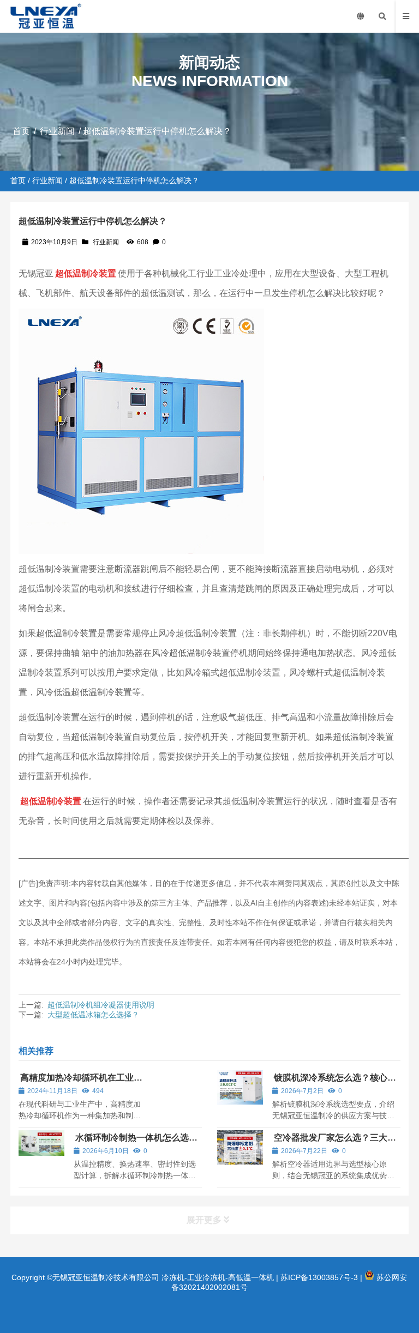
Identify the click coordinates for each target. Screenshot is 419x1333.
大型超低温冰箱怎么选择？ (93, 1014)
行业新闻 (57, 131)
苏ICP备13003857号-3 (319, 1277)
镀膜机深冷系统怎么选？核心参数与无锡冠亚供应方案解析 (334, 1082)
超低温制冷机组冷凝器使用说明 (100, 1004)
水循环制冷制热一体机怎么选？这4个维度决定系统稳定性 (135, 1142)
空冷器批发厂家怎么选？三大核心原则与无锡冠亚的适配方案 (334, 1142)
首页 (21, 131)
